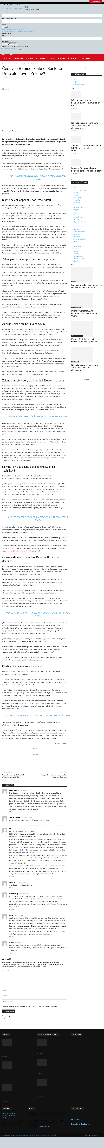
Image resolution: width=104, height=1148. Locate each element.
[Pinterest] (26, 82)
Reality (75, 241)
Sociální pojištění (78, 227)
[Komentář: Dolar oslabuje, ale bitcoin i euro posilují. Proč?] (86, 329)
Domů (4, 64)
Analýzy (10, 64)
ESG (74, 224)
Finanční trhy (77, 197)
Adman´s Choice (78, 258)
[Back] (32, 5)
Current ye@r (7, 1016)
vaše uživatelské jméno (10, 18)
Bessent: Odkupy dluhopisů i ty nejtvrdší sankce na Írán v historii (86, 169)
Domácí (75, 195)
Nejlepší (76, 82)
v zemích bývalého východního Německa (20, 551)
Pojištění (76, 219)
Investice (61, 58)
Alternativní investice (80, 222)
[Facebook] (26, 5)
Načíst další (75, 180)
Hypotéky (76, 200)
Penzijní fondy (78, 217)
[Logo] (6, 55)
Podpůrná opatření (79, 232)
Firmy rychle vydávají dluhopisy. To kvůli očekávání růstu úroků (54, 776)
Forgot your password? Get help (13, 29)
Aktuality (8, 58)
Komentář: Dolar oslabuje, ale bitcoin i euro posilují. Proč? (85, 340)
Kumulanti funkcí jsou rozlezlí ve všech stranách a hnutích (86, 286)
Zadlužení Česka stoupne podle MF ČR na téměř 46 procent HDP (86, 148)
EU (36, 58)
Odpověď (11, 811)
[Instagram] (28, 5)
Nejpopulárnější (78, 84)
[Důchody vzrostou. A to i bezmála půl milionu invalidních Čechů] (86, 94)
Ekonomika (18, 58)
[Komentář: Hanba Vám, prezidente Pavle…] (52, 1042)
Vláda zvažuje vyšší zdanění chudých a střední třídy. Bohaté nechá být (51, 1091)
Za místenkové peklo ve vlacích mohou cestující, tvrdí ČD (51, 1069)
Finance (43, 58)
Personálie (76, 234)
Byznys (52, 58)
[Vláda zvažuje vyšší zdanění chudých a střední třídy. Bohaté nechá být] (52, 1082)
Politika (29, 58)
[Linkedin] (35, 82)
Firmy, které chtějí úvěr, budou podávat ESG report (38, 416)
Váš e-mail (5, 41)
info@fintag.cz (7, 1118)
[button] (99, 57)
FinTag (75, 192)
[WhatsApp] (30, 82)
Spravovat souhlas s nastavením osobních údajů (42, 1135)
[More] (40, 82)
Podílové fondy (78, 207)
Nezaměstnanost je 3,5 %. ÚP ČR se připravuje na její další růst (14, 776)
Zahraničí (76, 205)
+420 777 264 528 (8, 1113)
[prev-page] (71, 377)
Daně (75, 212)
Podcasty (76, 236)
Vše (74, 79)
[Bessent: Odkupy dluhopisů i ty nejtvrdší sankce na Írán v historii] (86, 162)
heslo (4, 25)
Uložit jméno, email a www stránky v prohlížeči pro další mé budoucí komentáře (30, 1006)
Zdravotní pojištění (79, 239)
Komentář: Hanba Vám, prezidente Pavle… (47, 1049)
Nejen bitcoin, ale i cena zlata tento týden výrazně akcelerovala (84, 125)
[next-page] (73, 377)
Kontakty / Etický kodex (14, 8)
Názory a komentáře (80, 190)
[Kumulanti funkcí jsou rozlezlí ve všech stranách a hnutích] (86, 274)
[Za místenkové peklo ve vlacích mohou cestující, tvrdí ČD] (52, 1062)
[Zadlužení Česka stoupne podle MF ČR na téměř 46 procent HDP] (86, 139)
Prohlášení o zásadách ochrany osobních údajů (18, 32)
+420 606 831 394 (8, 1116)
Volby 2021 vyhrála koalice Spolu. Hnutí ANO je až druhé (38, 715)
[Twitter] (29, 5)
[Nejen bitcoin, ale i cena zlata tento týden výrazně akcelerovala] (86, 116)
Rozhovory (72, 58)
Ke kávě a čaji (85, 58)
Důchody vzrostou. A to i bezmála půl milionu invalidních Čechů (85, 103)
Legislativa (77, 202)
